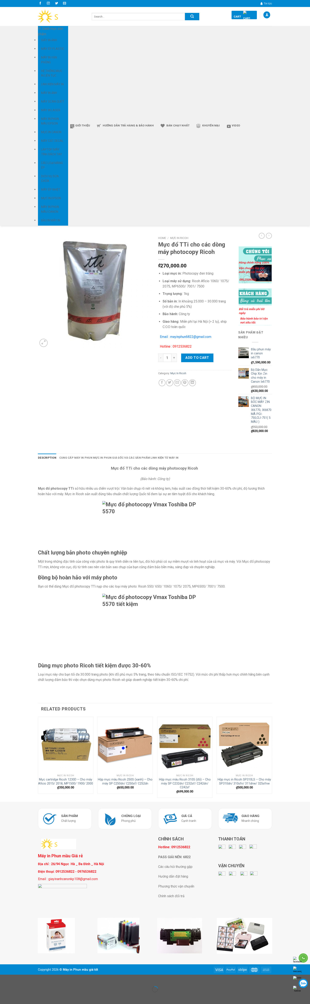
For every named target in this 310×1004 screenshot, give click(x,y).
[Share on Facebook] (162, 382)
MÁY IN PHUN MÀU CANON (50, 209)
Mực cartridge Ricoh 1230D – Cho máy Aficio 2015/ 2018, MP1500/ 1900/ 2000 (65, 781)
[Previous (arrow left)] (4, 996)
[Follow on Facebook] (40, 3)
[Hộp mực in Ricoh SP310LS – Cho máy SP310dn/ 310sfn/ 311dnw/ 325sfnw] (244, 744)
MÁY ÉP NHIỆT (50, 189)
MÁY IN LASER (50, 110)
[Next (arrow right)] (16, 996)
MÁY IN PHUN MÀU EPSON (50, 121)
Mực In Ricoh (179, 238)
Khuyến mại (211, 125)
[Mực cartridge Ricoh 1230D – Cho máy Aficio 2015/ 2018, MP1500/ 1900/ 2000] (65, 744)
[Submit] (192, 16)
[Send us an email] (64, 3)
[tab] (47, 458)
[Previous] (38, 758)
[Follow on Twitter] (56, 3)
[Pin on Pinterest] (184, 382)
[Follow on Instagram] (48, 3)
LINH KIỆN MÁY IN (52, 84)
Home (162, 238)
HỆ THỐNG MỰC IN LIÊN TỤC (51, 73)
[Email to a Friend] (177, 382)
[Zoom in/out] (16, 979)
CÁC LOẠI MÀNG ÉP (52, 165)
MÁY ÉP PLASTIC (52, 48)
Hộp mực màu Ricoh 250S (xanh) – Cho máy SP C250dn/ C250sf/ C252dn (125, 781)
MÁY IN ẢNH (49, 93)
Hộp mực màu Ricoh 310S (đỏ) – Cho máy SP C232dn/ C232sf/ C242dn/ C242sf (185, 783)
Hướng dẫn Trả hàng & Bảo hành (128, 125)
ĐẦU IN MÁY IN (50, 220)
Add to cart (197, 358)
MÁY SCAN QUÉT (52, 101)
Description (47, 457)
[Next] (272, 758)
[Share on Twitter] (169, 382)
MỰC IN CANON (51, 132)
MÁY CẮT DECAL (52, 140)
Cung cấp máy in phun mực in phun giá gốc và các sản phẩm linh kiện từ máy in (118, 457)
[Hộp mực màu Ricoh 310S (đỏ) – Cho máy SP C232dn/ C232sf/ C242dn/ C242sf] (184, 744)
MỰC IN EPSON (51, 198)
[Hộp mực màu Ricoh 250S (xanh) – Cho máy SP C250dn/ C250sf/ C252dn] (125, 744)
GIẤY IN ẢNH (49, 40)
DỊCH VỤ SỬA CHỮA (50, 179)
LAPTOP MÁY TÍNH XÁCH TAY (51, 152)
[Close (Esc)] (4, 979)
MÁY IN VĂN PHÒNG (49, 60)
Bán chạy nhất (178, 125)
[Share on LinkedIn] (192, 382)
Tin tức (268, 3)
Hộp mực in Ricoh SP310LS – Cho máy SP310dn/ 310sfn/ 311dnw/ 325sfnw (244, 781)
